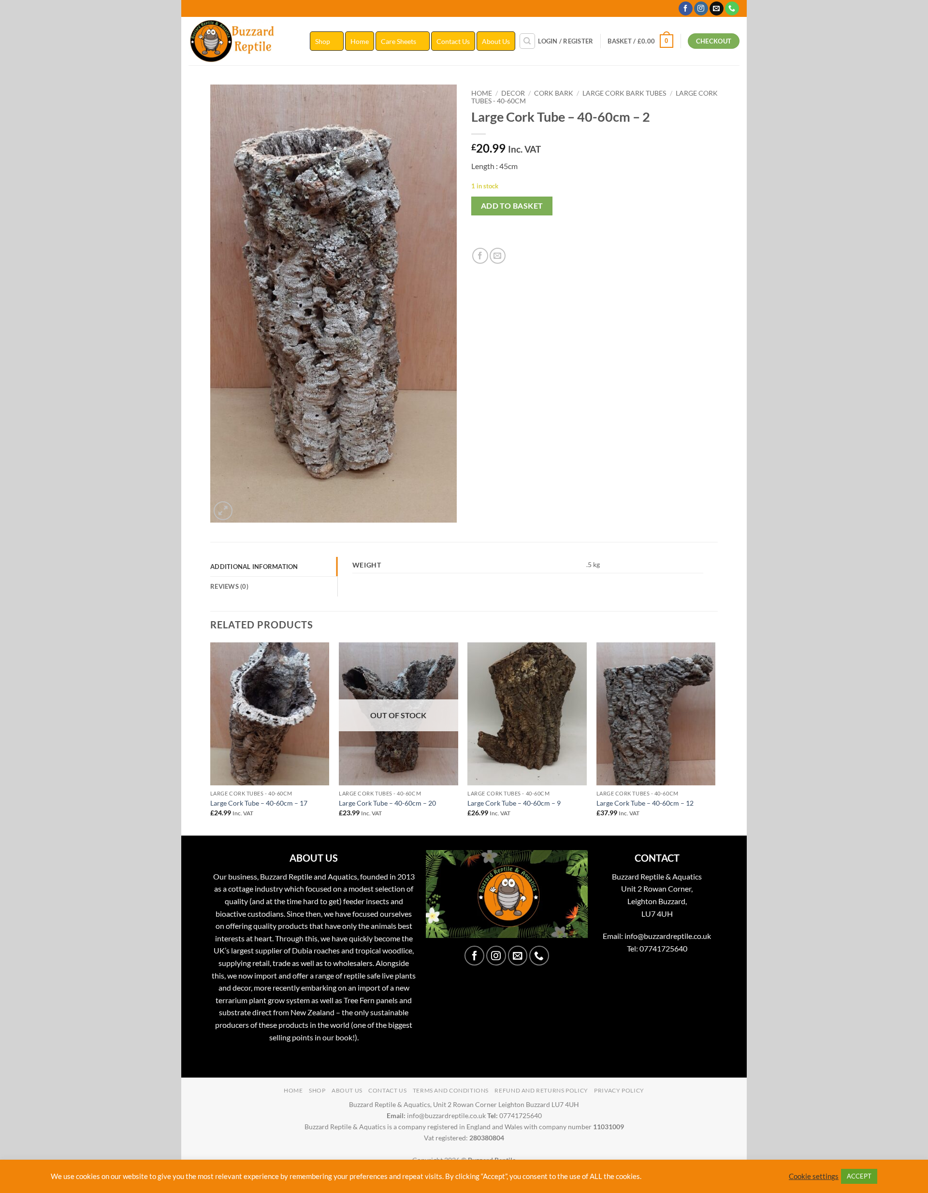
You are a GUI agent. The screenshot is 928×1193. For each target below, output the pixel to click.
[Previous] (210, 738)
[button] (565, 41)
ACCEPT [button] (859, 1176)
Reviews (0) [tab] (229, 586)
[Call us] (732, 8)
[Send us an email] (717, 8)
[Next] (715, 738)
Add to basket (512, 205)
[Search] (527, 41)
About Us (496, 41)
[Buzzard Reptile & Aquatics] (241, 41)
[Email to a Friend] (498, 256)
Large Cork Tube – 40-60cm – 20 (387, 803)
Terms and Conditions (451, 1090)
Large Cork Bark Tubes (624, 93)
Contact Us (453, 41)
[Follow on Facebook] (686, 8)
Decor (513, 93)
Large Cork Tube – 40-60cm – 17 (258, 803)
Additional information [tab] (254, 566)
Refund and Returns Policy (541, 1090)
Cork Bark (553, 93)
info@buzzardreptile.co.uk (667, 935)
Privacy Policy (619, 1090)
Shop (322, 41)
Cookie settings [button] (814, 1176)
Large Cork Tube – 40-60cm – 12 (645, 803)
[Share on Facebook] (480, 256)
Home (359, 41)
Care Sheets (398, 41)
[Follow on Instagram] (701, 8)
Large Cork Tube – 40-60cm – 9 (514, 803)
